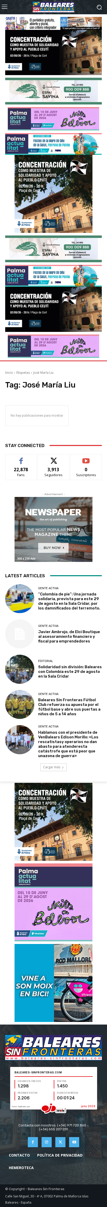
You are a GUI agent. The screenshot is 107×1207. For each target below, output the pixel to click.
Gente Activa (48, 588)
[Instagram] (47, 1142)
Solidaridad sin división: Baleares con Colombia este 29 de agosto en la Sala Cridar (70, 672)
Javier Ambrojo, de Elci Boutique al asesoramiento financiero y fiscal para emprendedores (69, 636)
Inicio (9, 372)
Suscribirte (86, 458)
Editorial (45, 661)
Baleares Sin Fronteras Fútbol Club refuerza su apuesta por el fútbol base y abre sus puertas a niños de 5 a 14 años (69, 707)
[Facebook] (33, 1142)
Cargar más (51, 767)
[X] (60, 1142)
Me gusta (21, 458)
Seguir (53, 458)
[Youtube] (74, 1142)
